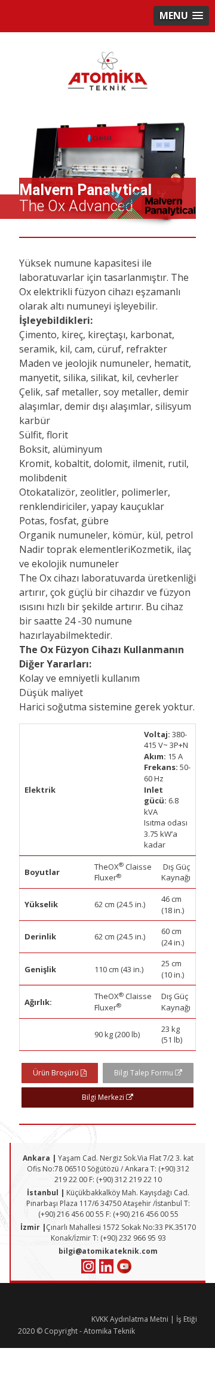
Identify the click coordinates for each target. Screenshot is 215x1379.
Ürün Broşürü (57, 1073)
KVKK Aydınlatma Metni (129, 1319)
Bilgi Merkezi (104, 1097)
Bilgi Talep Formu (144, 1073)
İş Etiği (186, 1319)
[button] (181, 16)
